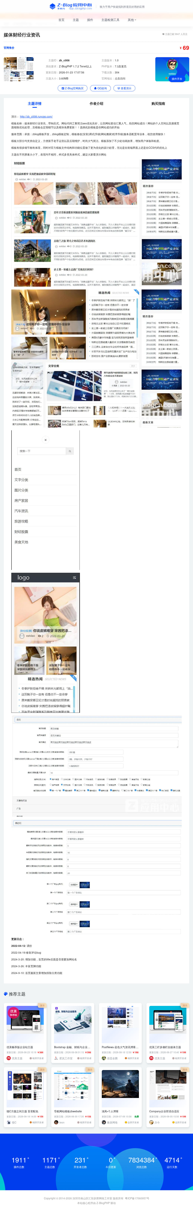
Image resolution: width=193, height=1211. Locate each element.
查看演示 (125, 88)
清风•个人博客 (110, 1111)
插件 (90, 20)
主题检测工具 (110, 20)
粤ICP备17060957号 (137, 1198)
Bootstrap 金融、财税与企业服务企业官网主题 (72, 1047)
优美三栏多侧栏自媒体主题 (165, 1047)
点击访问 (120, 78)
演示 (42, 1005)
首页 (61, 20)
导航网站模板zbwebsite (68, 1111)
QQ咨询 (102, 88)
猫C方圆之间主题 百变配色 (22, 1111)
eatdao (172, 73)
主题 (76, 20)
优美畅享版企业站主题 (20, 1047)
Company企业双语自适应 (164, 1111)
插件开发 (177, 79)
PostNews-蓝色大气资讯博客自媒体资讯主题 (120, 1047)
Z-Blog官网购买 (73, 88)
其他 (131, 20)
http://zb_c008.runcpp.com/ (36, 116)
